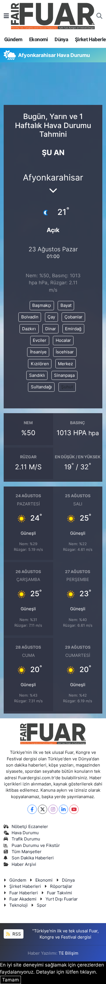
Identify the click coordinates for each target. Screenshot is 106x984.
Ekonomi (38, 39)
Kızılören (40, 363)
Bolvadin (29, 317)
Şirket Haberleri (25, 886)
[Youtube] (74, 809)
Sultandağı (41, 386)
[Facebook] (32, 809)
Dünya (61, 39)
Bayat (66, 305)
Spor (41, 905)
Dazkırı (29, 328)
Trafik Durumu (26, 839)
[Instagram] (53, 809)
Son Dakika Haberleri (33, 857)
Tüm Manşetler (27, 851)
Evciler (39, 340)
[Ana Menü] (6, 16)
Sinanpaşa (64, 375)
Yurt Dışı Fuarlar (62, 899)
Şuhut (67, 386)
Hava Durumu (25, 832)
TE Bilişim (68, 953)
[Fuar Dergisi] (52, 15)
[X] (42, 809)
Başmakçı (41, 305)
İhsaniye (38, 352)
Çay (51, 317)
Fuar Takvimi (59, 892)
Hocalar (63, 340)
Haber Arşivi (24, 864)
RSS (16, 934)
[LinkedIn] (63, 809)
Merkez (65, 363)
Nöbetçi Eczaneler (30, 826)
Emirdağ (73, 328)
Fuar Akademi (22, 899)
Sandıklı (37, 375)
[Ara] (99, 16)
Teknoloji (18, 905)
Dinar (50, 328)
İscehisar (65, 352)
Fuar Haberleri (23, 892)
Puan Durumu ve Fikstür (36, 845)
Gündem (13, 39)
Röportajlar (61, 886)
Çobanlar (73, 317)
